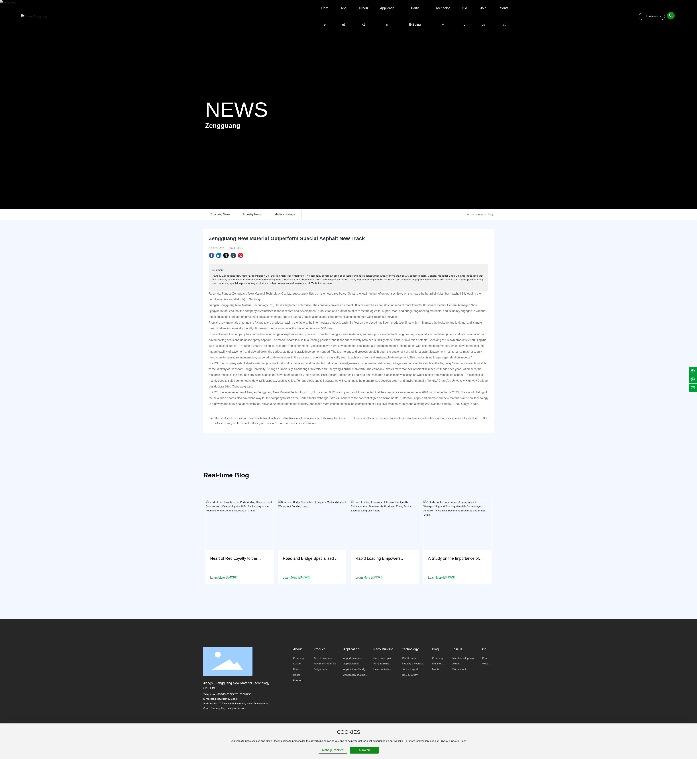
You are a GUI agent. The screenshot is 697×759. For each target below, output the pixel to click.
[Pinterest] (240, 255)
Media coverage (284, 214)
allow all (364, 750)
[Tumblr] (233, 255)
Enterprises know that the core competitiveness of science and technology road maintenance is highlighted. (415, 418)
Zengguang (222, 125)
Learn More (218, 577)
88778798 (245, 694)
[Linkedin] (218, 255)
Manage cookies (332, 750)
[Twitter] (226, 255)
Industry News (252, 214)
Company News (220, 214)
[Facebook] (211, 255)
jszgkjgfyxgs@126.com (224, 698)
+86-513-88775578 (227, 694)
